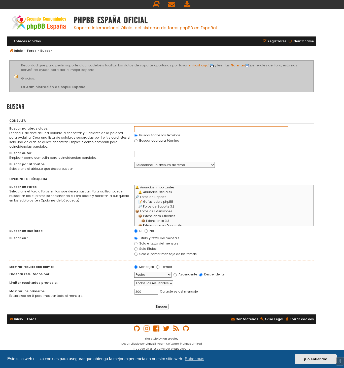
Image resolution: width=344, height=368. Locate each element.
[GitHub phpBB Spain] (137, 328)
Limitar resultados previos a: (33, 282)
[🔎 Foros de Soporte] (224, 197)
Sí (140, 231)
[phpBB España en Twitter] (166, 328)
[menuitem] (156, 4)
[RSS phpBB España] (176, 328)
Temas (166, 267)
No (151, 231)
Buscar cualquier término (158, 140)
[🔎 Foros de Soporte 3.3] (224, 206)
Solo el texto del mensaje (158, 243)
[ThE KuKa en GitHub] (186, 328)
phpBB (150, 344)
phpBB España (180, 349)
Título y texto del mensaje (158, 238)
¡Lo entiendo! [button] (315, 359)
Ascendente (187, 274)
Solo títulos (147, 249)
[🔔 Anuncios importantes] (224, 187)
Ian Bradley (170, 339)
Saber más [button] (194, 359)
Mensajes (146, 267)
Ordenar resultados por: (29, 274)
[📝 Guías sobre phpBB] (224, 201)
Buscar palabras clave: (28, 128)
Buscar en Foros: (23, 187)
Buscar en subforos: (26, 231)
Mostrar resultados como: (31, 267)
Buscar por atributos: (27, 164)
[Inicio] (39, 23)
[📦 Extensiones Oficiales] (224, 216)
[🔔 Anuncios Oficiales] (224, 192)
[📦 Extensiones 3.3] (224, 221)
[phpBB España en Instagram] (146, 328)
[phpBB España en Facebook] (156, 328)
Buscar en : (18, 238)
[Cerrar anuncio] (313, 61)
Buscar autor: (20, 153)
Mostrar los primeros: (27, 291)
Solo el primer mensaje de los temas (167, 254)
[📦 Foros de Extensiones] (224, 211)
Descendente (213, 274)
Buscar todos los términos (159, 135)
